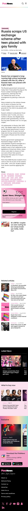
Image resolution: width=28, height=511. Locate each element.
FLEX (2, 175)
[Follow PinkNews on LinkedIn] (3, 508)
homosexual (18, 175)
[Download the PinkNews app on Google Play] (17, 463)
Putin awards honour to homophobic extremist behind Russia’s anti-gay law (18, 307)
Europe (17, 173)
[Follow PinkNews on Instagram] (18, 504)
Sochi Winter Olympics (15, 179)
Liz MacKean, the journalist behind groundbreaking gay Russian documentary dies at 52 (18, 288)
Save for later (13, 53)
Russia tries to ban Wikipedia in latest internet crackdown (18, 316)
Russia (12, 177)
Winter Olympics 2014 (6, 184)
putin (8, 177)
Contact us (4, 484)
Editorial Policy (6, 481)
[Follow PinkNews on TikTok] (10, 504)
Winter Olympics (16, 182)
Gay (5, 175)
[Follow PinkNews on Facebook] (7, 504)
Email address (8, 202)
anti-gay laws (10, 173)
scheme (21, 177)
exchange (22, 173)
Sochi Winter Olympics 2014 (8, 181)
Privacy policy (5, 496)
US (25, 181)
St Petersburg (20, 181)
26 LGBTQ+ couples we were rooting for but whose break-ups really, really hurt (18, 227)
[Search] (23, 3)
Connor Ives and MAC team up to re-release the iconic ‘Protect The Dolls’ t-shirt (11, 407)
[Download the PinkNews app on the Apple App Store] (6, 463)
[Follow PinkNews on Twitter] (3, 504)
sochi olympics (5, 179)
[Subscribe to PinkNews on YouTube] (14, 504)
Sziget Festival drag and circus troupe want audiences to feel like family (11, 441)
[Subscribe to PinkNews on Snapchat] (22, 504)
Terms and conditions (8, 493)
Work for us (5, 490)
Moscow (3, 177)
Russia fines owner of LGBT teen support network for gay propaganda (18, 326)
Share (4, 53)
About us (4, 478)
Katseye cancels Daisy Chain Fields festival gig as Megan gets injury (11, 372)
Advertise (4, 487)
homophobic (10, 175)
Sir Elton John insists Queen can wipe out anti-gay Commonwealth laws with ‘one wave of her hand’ (18, 297)
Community (5, 28)
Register (14, 212)
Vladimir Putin (7, 182)
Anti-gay (3, 173)
